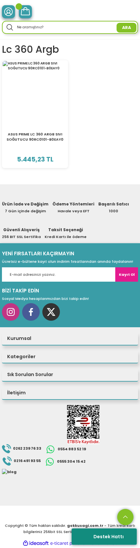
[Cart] (25, 11)
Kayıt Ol (127, 274)
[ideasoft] (36, 543)
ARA (126, 27)
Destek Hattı (108, 536)
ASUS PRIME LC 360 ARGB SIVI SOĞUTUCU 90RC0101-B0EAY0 (35, 137)
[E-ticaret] (69, 543)
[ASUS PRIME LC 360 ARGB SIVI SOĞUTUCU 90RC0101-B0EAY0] (35, 93)
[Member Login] (8, 11)
